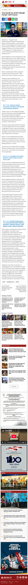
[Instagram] (23, 577)
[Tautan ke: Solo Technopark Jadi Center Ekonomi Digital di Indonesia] (14, 482)
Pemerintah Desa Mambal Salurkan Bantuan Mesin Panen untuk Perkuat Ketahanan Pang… (13, 530)
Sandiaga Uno (10, 282)
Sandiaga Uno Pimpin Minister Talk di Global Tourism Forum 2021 (20, 305)
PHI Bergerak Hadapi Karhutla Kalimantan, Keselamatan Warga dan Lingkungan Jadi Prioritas (7, 337)
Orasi (4, 282)
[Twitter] (20, 577)
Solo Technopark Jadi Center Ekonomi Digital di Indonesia (13, 485)
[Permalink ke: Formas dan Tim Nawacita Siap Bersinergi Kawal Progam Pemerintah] (20, 317)
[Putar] (2, 442)
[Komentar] (16, 19)
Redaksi (16, 581)
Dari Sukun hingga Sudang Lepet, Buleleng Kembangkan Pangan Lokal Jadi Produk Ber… (15, 524)
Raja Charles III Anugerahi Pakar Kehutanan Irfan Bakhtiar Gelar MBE (17, 372)
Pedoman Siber (4, 582)
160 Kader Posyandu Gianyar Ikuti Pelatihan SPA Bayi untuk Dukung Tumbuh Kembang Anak (17, 380)
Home (11, 581)
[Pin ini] (9, 19)
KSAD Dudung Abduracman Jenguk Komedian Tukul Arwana (7, 287)
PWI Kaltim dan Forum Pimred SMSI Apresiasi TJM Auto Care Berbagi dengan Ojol (14, 537)
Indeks (11, 582)
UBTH (17, 282)
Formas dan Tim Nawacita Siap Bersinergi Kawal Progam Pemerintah (17, 357)
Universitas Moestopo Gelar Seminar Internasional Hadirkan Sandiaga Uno (7, 306)
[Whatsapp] (12, 19)
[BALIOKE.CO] (8, 1)
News (7, 16)
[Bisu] (23, 442)
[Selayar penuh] (25, 442)
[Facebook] (17, 577)
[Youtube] (25, 577)
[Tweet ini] (6, 19)
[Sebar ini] (3, 19)
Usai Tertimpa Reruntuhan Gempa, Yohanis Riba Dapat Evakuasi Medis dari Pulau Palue (7, 324)
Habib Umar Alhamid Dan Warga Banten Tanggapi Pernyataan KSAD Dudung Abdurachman (20, 288)
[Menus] (26, 1)
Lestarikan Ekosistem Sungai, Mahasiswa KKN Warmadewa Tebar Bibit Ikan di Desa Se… (15, 517)
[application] (14, 436)
